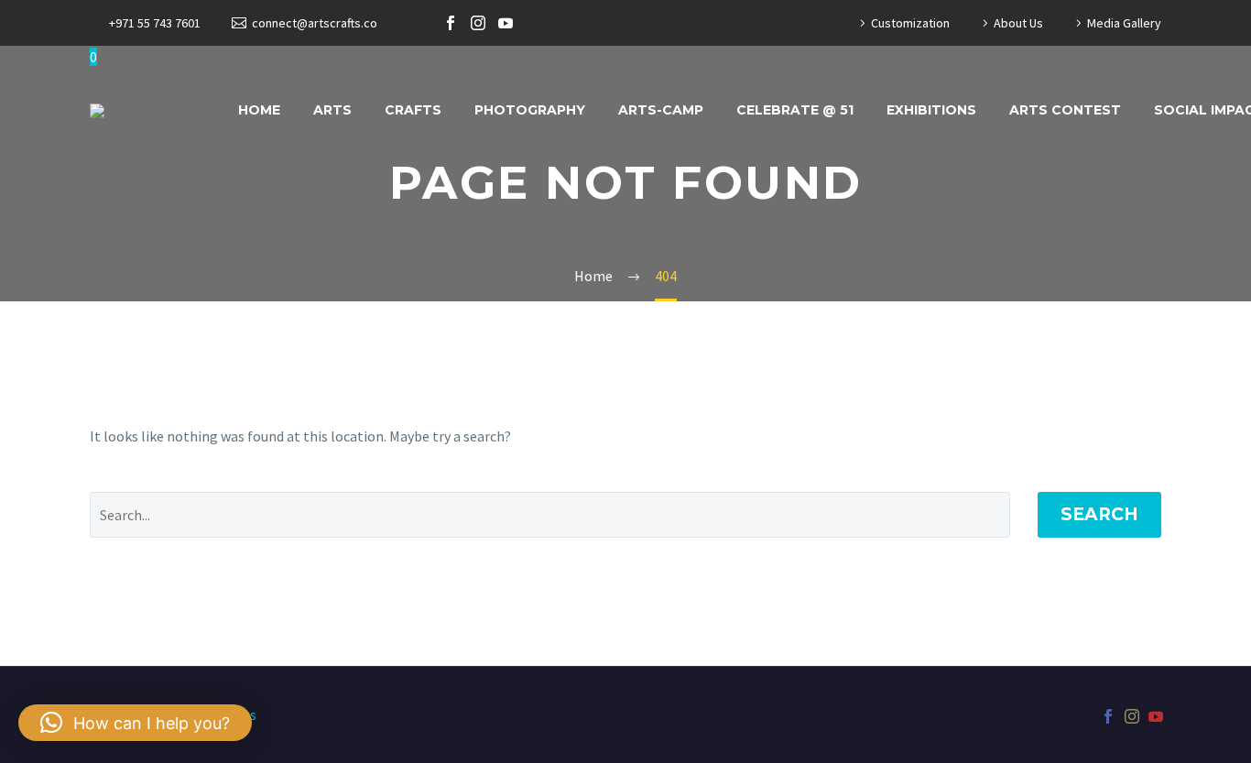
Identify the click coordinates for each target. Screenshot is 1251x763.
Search (1099, 514)
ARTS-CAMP (660, 110)
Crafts (413, 110)
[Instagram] (478, 23)
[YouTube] (505, 23)
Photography (529, 110)
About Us (1018, 23)
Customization (910, 23)
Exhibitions (931, 110)
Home (259, 110)
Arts (332, 110)
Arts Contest (1065, 110)
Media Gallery (1124, 23)
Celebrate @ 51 (795, 110)
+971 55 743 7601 (155, 23)
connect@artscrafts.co (314, 23)
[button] (135, 722)
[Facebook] (450, 23)
